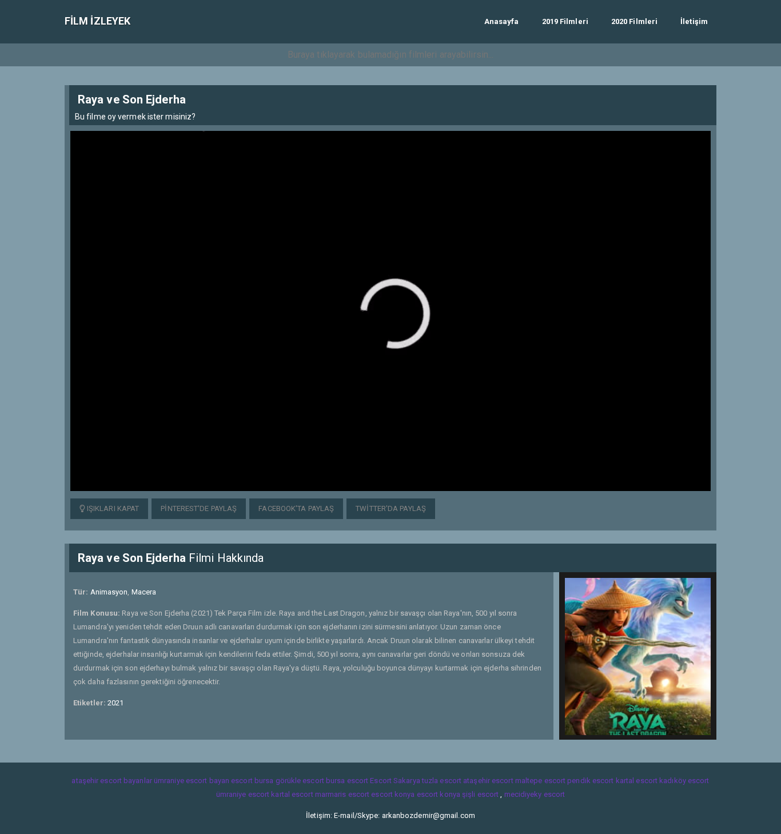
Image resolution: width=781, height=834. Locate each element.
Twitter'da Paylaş (391, 508)
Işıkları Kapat (112, 508)
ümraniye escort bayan (191, 780)
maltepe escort (540, 780)
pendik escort (590, 780)
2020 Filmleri (634, 21)
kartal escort (637, 780)
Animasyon (109, 592)
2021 (115, 703)
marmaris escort (342, 794)
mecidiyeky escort (534, 794)
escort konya (393, 794)
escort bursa (252, 780)
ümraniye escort (243, 794)
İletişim (694, 21)
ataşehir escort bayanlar (111, 780)
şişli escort (480, 794)
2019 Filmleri (565, 21)
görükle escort (300, 780)
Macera (144, 592)
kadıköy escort (684, 780)
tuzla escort (441, 780)
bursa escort (347, 780)
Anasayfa (501, 21)
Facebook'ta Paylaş (296, 508)
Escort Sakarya (395, 780)
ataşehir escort (488, 780)
